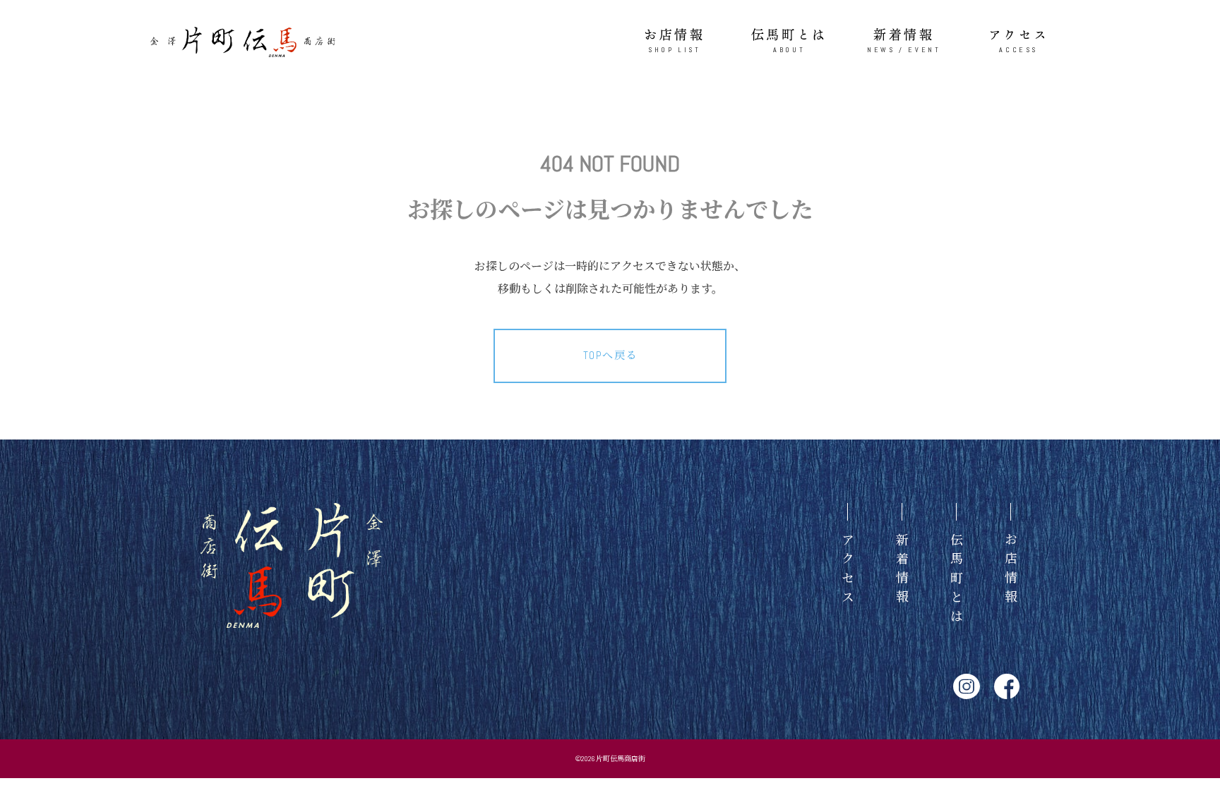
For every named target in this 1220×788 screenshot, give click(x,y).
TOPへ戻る (610, 355)
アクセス (1018, 39)
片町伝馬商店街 (620, 758)
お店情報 (674, 39)
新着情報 (903, 39)
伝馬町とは (789, 39)
